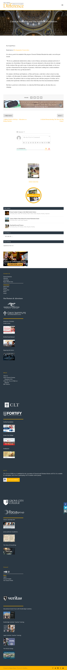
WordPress (25, 668)
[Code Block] (40, 143)
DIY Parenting (24, 213)
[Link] (42, 143)
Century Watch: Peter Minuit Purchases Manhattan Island (24, 218)
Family (35, 213)
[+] (47, 142)
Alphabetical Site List (8, 245)
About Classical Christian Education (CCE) (9, 378)
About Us (5, 376)
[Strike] (31, 143)
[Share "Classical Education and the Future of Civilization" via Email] (38, 97)
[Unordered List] (35, 143)
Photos (4, 291)
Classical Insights (7, 578)
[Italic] (26, 143)
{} (44, 142)
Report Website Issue (8, 281)
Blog (16, 213)
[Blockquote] (38, 143)
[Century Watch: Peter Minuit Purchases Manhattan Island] (7, 220)
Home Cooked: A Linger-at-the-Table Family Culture (23, 212)
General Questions (7, 276)
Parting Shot (6, 290)
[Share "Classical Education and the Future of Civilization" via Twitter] (34, 97)
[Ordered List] (33, 143)
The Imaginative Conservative (21, 50)
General (5, 288)
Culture (19, 213)
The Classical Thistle (8, 580)
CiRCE (5, 577)
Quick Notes (6, 286)
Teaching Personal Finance (16, 225)
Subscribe (5, 278)
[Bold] (24, 143)
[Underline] (28, 143)
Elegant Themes (12, 668)
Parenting (43, 213)
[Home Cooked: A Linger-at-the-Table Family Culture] (7, 213)
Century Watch (20, 220)
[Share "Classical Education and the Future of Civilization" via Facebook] (31, 97)
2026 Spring (12, 213)
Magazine (39, 213)
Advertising (6, 280)
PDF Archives (6, 384)
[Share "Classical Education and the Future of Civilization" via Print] (41, 97)
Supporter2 (47, 213)
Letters (5, 293)
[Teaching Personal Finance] (7, 226)
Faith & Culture (30, 213)
